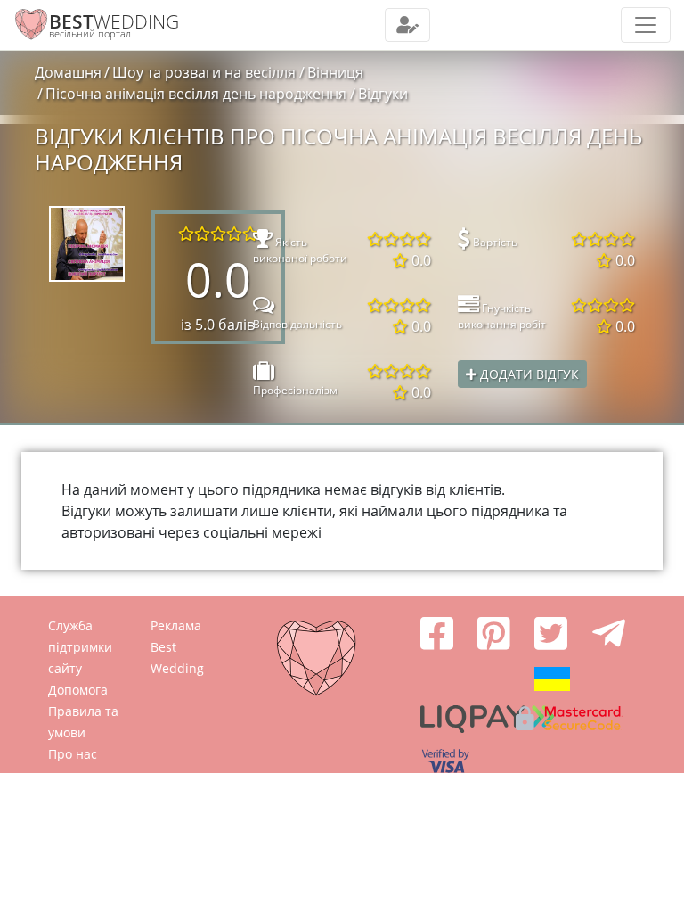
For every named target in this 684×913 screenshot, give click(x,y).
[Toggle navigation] (407, 25)
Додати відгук (527, 374)
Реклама (176, 625)
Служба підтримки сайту (80, 647)
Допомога (78, 689)
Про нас (72, 753)
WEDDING (114, 21)
